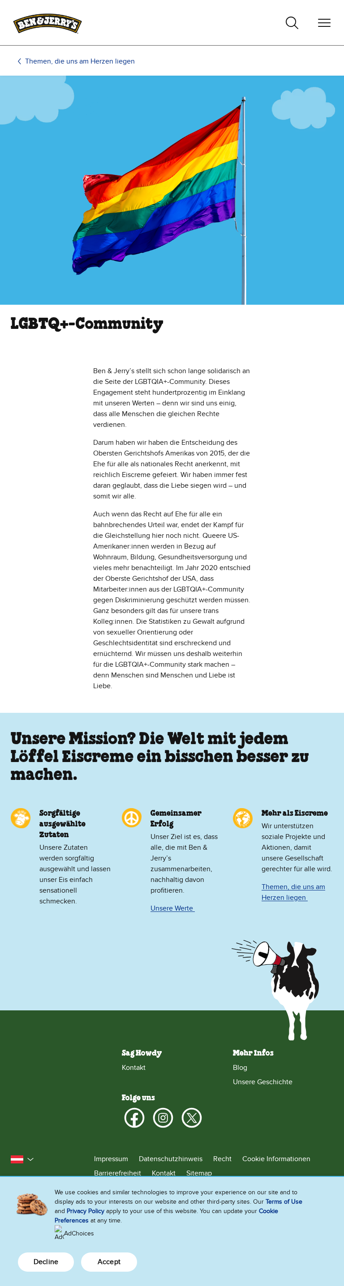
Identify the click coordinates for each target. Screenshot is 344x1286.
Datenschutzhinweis (170, 1158)
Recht (222, 1158)
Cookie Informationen (276, 1158)
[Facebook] (134, 1117)
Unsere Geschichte (262, 1081)
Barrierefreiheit (117, 1173)
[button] (22, 1159)
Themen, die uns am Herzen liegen (80, 61)
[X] (191, 1117)
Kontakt (134, 1067)
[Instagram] (163, 1117)
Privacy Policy (85, 1211)
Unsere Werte (172, 908)
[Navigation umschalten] (324, 22)
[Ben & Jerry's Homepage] (47, 22)
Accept (109, 1261)
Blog (240, 1067)
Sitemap (199, 1173)
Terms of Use (284, 1201)
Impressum (111, 1158)
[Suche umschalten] (292, 22)
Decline (46, 1261)
